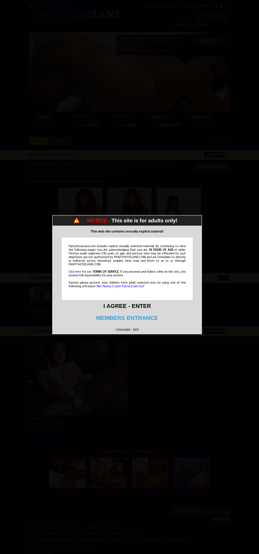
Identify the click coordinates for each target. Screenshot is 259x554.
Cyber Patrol (121, 286)
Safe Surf (138, 286)
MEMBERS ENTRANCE (127, 318)
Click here (75, 271)
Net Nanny (104, 286)
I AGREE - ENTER (127, 306)
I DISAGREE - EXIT (127, 330)
